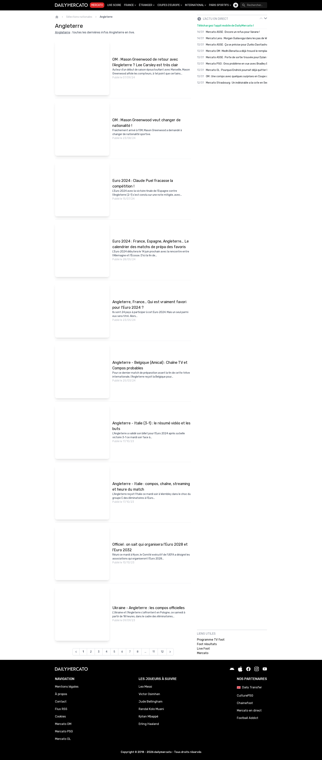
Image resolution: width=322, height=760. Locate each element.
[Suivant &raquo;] (170, 651)
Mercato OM (63, 724)
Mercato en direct (249, 710)
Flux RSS (61, 709)
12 (162, 651)
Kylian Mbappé (148, 716)
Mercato (97, 5)
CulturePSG (245, 695)
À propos (61, 694)
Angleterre (106, 16)
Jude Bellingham (150, 701)
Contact (61, 701)
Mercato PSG (64, 731)
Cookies (60, 716)
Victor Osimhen (149, 694)
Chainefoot (245, 703)
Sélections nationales (79, 16)
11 (153, 651)
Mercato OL (63, 739)
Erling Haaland (149, 724)
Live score (114, 5)
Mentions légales (66, 686)
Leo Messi (145, 686)
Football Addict (247, 718)
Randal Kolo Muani (151, 709)
